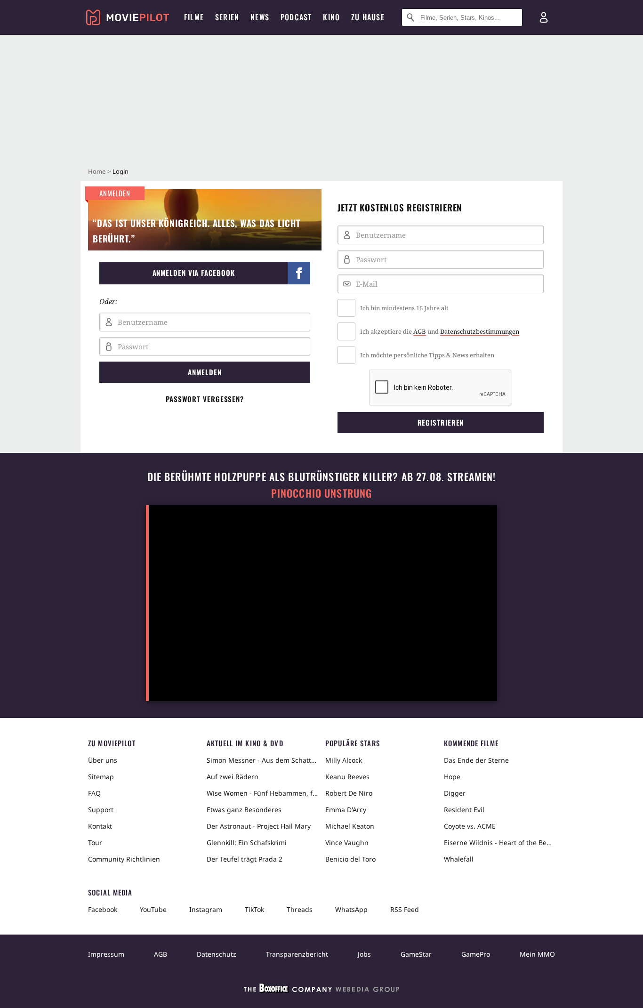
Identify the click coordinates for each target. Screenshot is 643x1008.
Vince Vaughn (347, 842)
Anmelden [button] (204, 372)
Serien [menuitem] (227, 17)
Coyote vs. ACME (470, 826)
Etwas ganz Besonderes (244, 809)
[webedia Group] (321, 990)
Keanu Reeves (347, 776)
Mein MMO (537, 954)
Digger (455, 793)
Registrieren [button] (441, 422)
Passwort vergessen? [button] (205, 399)
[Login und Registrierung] (543, 17)
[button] (204, 273)
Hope (452, 776)
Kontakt (100, 826)
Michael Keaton (349, 826)
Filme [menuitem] (194, 17)
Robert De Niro (348, 793)
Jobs (364, 954)
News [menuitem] (259, 17)
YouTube (153, 909)
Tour (95, 842)
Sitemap (101, 776)
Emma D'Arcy (345, 809)
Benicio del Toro (350, 859)
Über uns (102, 760)
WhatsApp (351, 909)
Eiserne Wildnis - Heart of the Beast (499, 842)
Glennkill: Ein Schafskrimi (247, 842)
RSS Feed (404, 909)
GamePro (475, 954)
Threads (300, 909)
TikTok (254, 909)
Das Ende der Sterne (476, 760)
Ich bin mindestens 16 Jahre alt (404, 308)
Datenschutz (216, 954)
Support (100, 809)
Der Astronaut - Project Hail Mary (259, 826)
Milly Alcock (343, 760)
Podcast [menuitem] (296, 17)
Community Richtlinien (124, 859)
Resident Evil (464, 809)
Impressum (106, 954)
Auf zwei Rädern (232, 776)
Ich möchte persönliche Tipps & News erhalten (427, 355)
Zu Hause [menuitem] (368, 17)
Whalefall (459, 859)
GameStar (416, 954)
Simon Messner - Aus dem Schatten (262, 760)
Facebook (102, 909)
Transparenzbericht (297, 954)
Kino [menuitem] (331, 17)
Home (96, 171)
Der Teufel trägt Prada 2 (244, 859)
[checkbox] (441, 308)
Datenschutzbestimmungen (479, 331)
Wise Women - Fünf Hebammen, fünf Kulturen (262, 793)
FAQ (94, 793)
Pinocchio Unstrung (321, 493)
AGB (419, 331)
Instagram (205, 909)
